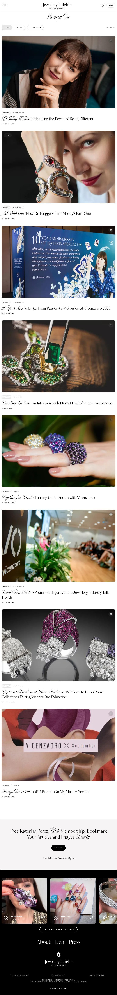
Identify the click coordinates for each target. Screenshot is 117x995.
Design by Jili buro (58, 988)
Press (74, 942)
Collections (19, 686)
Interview (18, 397)
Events (17, 491)
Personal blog (18, 113)
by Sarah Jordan (8, 408)
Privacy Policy (59, 975)
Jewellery (7, 397)
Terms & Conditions (20, 975)
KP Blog (6, 113)
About (43, 942)
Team (60, 942)
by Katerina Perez (8, 124)
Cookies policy (97, 975)
